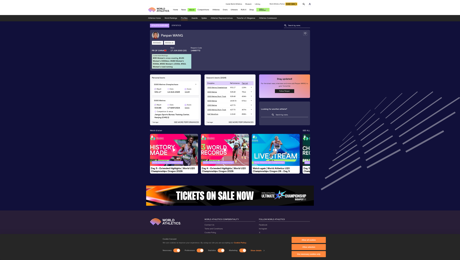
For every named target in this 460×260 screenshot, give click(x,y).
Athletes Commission (268, 18)
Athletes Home (154, 18)
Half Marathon (212, 114)
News (183, 10)
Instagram (263, 229)
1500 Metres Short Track (216, 110)
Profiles (184, 18)
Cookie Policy (240, 243)
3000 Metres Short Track (216, 96)
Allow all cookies (309, 240)
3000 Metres (212, 92)
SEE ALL (306, 130)
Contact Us (209, 225)
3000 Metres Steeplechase (217, 88)
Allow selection (308, 247)
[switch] (200, 250)
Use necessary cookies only (308, 254)
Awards (194, 18)
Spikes (204, 18)
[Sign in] (310, 4)
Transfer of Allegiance (246, 18)
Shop (251, 10)
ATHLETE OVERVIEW (159, 25)
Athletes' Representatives (222, 18)
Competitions (203, 10)
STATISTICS (176, 25)
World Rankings (171, 18)
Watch (191, 10)
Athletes (216, 10)
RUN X (243, 10)
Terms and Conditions (213, 229)
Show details (256, 250)
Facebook (263, 225)
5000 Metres (212, 101)
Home (175, 10)
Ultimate (234, 10)
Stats (225, 10)
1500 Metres (212, 105)
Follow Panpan (284, 91)
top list (245, 83)
